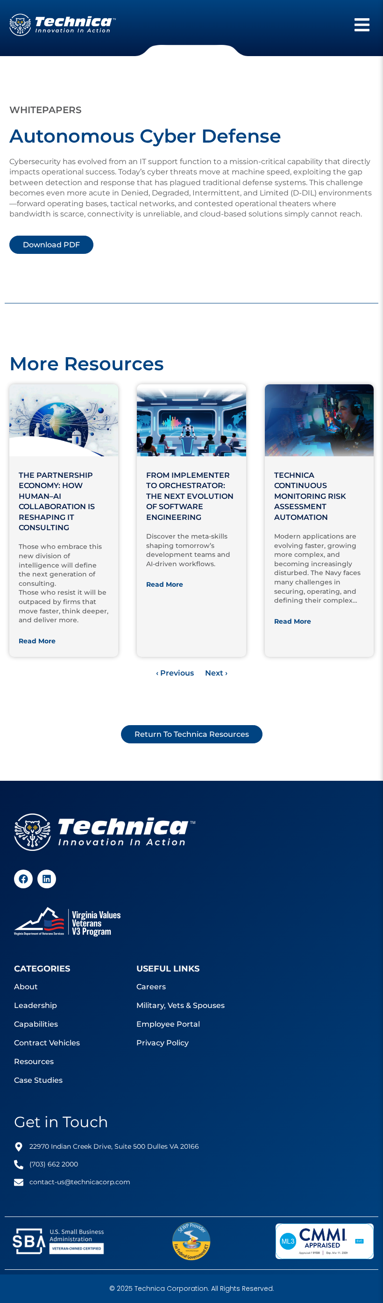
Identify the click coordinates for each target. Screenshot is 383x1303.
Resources (34, 1061)
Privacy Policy (162, 1042)
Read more (37, 641)
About (26, 986)
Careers (151, 986)
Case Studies (38, 1080)
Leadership (35, 1005)
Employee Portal (168, 1024)
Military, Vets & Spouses (180, 1005)
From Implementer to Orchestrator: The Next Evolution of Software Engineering (190, 496)
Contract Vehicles (47, 1042)
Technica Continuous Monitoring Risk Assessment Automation (310, 496)
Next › (216, 673)
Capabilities (36, 1024)
